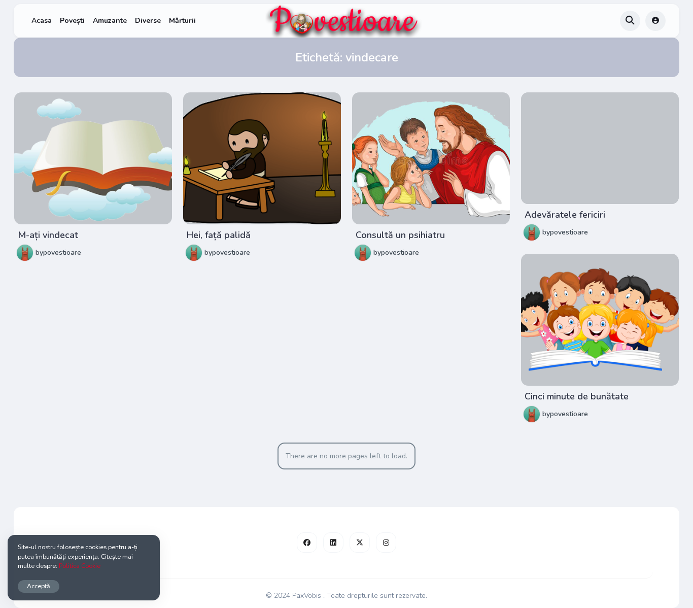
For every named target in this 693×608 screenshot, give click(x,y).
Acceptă (38, 586)
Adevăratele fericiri (565, 215)
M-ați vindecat (48, 235)
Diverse (148, 20)
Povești (72, 20)
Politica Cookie (79, 565)
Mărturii (182, 20)
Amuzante (110, 20)
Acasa (41, 20)
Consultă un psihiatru (400, 235)
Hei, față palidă (219, 235)
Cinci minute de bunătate (577, 396)
